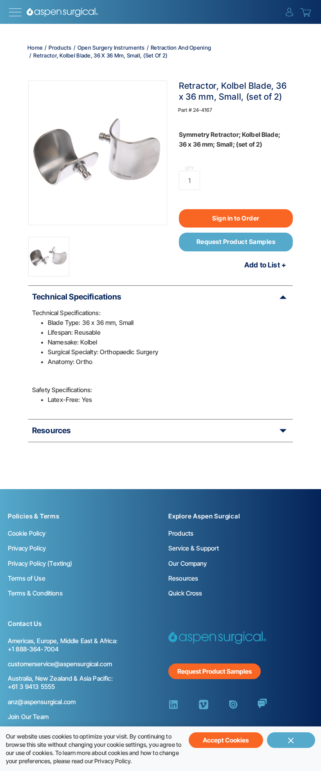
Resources (51, 430)
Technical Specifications (77, 296)
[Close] (291, 740)
